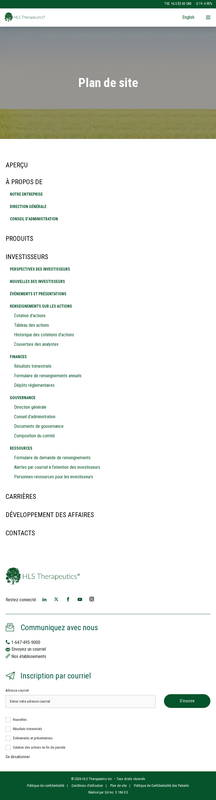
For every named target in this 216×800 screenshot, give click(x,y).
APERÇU (17, 165)
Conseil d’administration (34, 219)
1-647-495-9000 (25, 642)
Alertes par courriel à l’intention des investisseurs (57, 467)
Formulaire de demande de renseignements (52, 457)
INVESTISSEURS (27, 256)
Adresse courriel (17, 690)
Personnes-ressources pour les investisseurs (53, 476)
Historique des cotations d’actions (44, 334)
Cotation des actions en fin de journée (39, 747)
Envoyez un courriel (28, 649)
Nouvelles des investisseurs (37, 281)
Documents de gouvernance (39, 426)
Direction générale (28, 206)
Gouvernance (22, 398)
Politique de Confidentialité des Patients (161, 786)
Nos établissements (28, 656)
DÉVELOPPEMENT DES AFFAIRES (50, 514)
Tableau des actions (31, 325)
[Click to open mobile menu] (208, 17)
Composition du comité (34, 435)
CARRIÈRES (21, 496)
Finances (18, 357)
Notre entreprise (26, 194)
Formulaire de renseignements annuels (48, 375)
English (188, 17)
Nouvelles (20, 720)
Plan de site (118, 786)
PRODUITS (19, 238)
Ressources (21, 448)
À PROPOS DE (24, 182)
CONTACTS (20, 533)
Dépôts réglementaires (34, 385)
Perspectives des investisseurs (40, 269)
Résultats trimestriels (32, 366)
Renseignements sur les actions (41, 306)
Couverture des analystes (36, 344)
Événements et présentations (38, 294)
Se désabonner (18, 757)
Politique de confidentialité (45, 786)
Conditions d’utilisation (87, 786)
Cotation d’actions (30, 315)
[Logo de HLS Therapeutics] (57, 17)
